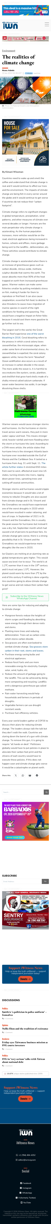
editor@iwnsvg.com (27, 1160)
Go (45, 881)
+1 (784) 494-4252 (27, 1155)
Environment (8, 51)
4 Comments (8, 1019)
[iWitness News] (25, 1132)
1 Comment (8, 1032)
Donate (23, 979)
